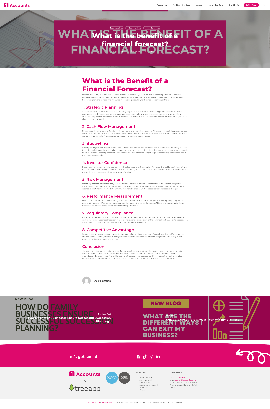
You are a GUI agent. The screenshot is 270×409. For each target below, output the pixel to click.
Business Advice (116, 28)
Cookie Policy (106, 403)
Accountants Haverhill (149, 385)
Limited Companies (152, 28)
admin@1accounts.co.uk (185, 380)
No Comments (150, 51)
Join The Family (146, 380)
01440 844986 (179, 377)
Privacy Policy (94, 403)
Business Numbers (133, 28)
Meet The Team (146, 377)
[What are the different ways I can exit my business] (202, 318)
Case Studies (145, 383)
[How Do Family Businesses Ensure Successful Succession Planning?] (67, 318)
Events (142, 390)
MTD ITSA (144, 388)
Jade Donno (120, 51)
